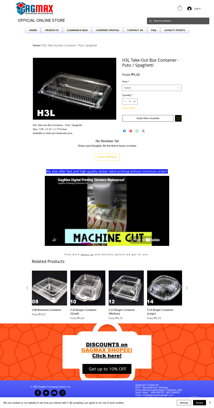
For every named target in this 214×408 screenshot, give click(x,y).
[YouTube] (54, 393)
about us (87, 254)
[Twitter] (46, 393)
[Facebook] (38, 393)
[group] (107, 295)
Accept (199, 402)
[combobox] (152, 88)
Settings (184, 402)
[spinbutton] (130, 101)
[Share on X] (143, 131)
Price (125, 81)
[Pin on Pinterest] (131, 131)
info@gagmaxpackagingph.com (157, 395)
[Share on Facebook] (124, 131)
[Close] (210, 402)
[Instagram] (62, 393)
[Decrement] (125, 101)
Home (36, 45)
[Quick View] (49, 288)
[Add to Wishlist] (178, 118)
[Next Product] (187, 288)
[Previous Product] (27, 288)
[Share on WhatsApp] (137, 131)
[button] (180, 7)
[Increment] (135, 101)
